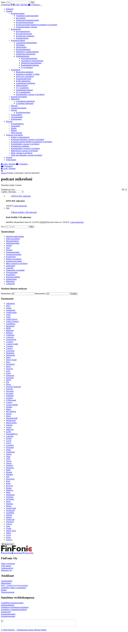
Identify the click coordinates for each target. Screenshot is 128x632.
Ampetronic (10, 310)
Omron (9, 454)
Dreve (8, 366)
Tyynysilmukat (27, 67)
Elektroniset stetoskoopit (25, 54)
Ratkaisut (9, 9)
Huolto (13, 128)
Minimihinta (6, 293)
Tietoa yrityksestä (8, 563)
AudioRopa (10, 324)
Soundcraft (10, 510)
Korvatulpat (20, 18)
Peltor (8, 470)
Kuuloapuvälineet (18, 40)
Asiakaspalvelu (7, 568)
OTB (8, 459)
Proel (8, 481)
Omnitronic (10, 452)
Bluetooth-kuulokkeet (24, 72)
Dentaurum (10, 355)
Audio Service (11, 319)
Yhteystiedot (11, 160)
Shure (8, 501)
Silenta (8, 506)
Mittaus (14, 130)
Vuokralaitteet (16, 115)
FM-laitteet (20, 45)
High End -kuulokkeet (25, 76)
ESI (7, 382)
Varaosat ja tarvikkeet (14, 135)
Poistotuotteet (16, 119)
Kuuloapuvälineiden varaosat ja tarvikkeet (27, 139)
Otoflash (9, 465)
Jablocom (10, 429)
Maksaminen (6, 583)
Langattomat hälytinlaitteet (26, 43)
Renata (9, 488)
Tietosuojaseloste (7, 592)
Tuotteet (9, 11)
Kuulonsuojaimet (17, 13)
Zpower (9, 540)
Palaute (4, 590)
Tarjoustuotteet (17, 117)
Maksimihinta (40, 293)
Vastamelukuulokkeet (24, 90)
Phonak (9, 472)
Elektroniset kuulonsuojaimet (27, 20)
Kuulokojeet (16, 29)
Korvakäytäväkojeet (24, 34)
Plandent (9, 474)
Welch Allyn (11, 531)
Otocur (9, 463)
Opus (8, 456)
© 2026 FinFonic (8, 630)
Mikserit (14, 106)
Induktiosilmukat (22, 56)
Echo (8, 371)
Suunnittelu (15, 126)
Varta (8, 526)
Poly (8, 477)
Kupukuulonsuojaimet (25, 22)
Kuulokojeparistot (23, 112)
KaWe (8, 432)
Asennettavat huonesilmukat (32, 61)
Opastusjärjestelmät (18, 108)
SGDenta (9, 497)
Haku (31, 227)
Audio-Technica (12, 321)
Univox (9, 524)
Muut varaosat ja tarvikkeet (21, 153)
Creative (9, 348)
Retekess (9, 490)
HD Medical (11, 411)
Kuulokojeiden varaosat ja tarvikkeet (25, 148)
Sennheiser (10, 495)
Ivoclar (9, 427)
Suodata (74, 294)
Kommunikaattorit (23, 49)
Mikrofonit (15, 99)
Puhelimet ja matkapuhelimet (27, 52)
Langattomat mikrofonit (25, 101)
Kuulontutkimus (17, 124)
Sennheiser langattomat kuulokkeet (14, 607)
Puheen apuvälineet (13, 259)
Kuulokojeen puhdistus (25, 36)
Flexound (10, 391)
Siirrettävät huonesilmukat (31, 63)
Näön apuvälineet (13, 239)
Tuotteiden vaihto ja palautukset (13, 588)
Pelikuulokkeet (22, 85)
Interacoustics (11, 423)
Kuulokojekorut (22, 38)
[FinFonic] (6, 5)
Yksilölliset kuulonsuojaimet (27, 16)
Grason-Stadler (12, 405)
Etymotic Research (13, 387)
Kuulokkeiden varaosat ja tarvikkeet (30, 94)
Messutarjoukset (12, 241)
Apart (8, 315)
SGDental (10, 499)
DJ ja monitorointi (23, 92)
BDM (8, 328)
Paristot (14, 110)
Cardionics (10, 335)
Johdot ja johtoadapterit (20, 137)
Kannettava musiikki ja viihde (28, 74)
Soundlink (10, 513)
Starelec (9, 515)
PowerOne (10, 479)
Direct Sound (11, 360)
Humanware (11, 420)
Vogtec (9, 528)
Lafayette (9, 436)
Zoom (8, 537)
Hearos (9, 414)
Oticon (8, 461)
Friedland (10, 396)
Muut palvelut (16, 133)
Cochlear (9, 342)
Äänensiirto (10, 266)
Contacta (9, 346)
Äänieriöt (9, 268)
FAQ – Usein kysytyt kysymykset (14, 585)
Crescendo (10, 351)
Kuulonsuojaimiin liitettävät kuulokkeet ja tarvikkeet (36, 25)
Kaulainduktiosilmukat (30, 65)
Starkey (9, 517)
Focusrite (9, 393)
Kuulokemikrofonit (23, 79)
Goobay (9, 402)
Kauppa (9, 157)
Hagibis (9, 407)
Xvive (8, 535)
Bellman (9, 333)
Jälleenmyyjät (6, 570)
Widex (8, 533)
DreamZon (10, 364)
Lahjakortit (10, 284)
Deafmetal (10, 353)
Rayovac (9, 486)
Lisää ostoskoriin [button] (20, 206)
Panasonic (10, 468)
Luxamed (10, 445)
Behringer (10, 330)
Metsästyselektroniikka (15, 236)
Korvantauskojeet (23, 31)
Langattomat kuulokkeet (25, 83)
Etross (8, 384)
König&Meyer (12, 434)
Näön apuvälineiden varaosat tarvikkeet (26, 155)
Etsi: (2, 227)
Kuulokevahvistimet (19, 97)
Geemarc (9, 398)
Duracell (9, 369)
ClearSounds (11, 339)
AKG (8, 306)
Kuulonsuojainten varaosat (26, 27)
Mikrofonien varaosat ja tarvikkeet (24, 151)
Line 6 (8, 443)
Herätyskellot (21, 47)
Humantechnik (12, 418)
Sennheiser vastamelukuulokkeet (14, 609)
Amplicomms (11, 312)
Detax (8, 357)
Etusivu (4, 173)
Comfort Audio (12, 344)
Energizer (10, 378)
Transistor (10, 522)
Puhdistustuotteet (12, 243)
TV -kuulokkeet (22, 88)
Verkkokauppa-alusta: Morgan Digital (31, 630)
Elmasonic (10, 375)
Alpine (8, 308)
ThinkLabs (10, 519)
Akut (8, 248)
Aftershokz (10, 303)
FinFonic (9, 389)
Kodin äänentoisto (23, 81)
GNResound (11, 400)
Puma (8, 483)
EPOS (8, 380)
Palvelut (9, 121)
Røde (8, 492)
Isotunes (9, 425)
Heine (8, 416)
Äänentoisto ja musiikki (15, 270)
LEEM (9, 438)
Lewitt (8, 441)
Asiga (8, 317)
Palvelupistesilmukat (29, 58)
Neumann (10, 447)
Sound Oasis (11, 508)
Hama (8, 409)
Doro (8, 362)
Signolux (9, 504)
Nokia (8, 450)
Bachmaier (10, 326)
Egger (8, 373)
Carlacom (10, 337)
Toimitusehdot (6, 581)
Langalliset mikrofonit (24, 103)
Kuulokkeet (15, 70)
